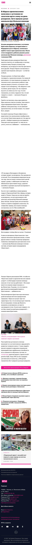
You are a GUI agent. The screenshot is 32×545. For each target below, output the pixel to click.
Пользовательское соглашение (9, 472)
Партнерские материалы (8, 502)
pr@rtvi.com (13, 499)
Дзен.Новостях (8, 510)
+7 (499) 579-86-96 (9, 493)
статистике (4, 354)
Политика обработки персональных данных (12, 474)
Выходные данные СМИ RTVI (8, 470)
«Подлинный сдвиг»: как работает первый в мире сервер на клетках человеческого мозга (14, 457)
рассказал (27, 55)
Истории (4, 8)
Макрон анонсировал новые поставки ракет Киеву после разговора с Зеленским (16, 386)
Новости (6, 452)
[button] (30, 2)
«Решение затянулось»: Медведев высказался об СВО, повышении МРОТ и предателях (14, 402)
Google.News (5, 511)
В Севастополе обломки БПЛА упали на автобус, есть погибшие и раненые (14, 373)
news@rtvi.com (14, 497)
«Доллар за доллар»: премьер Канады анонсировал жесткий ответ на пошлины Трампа (14, 380)
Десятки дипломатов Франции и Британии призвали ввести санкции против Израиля (15, 391)
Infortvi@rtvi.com (18, 495)
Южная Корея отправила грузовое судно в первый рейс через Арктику (15, 396)
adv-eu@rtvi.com (14, 501)
